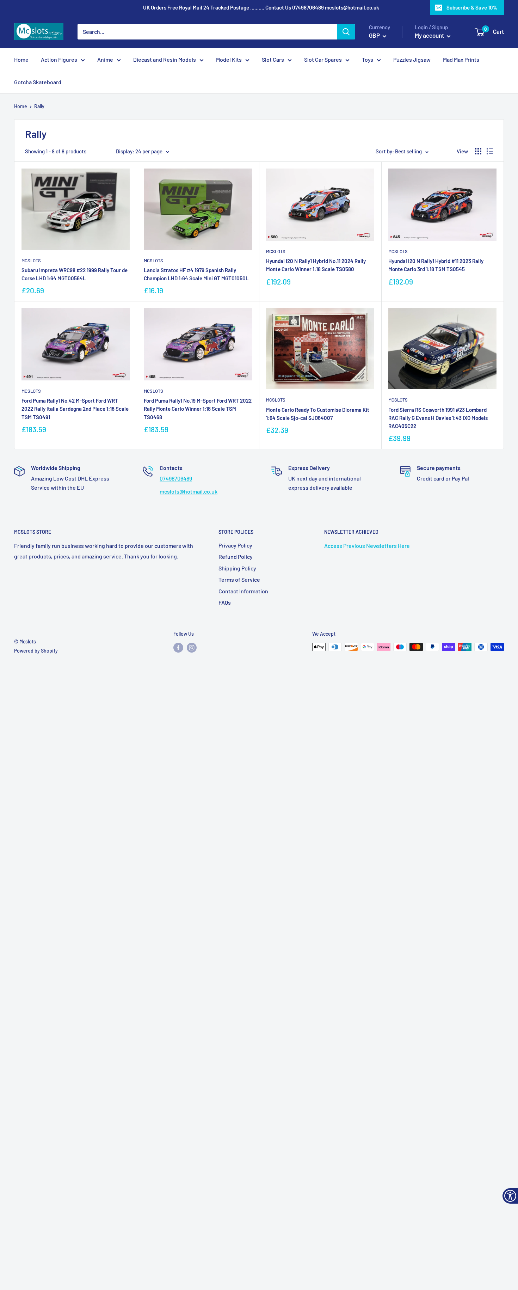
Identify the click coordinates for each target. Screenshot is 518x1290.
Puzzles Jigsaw (412, 59)
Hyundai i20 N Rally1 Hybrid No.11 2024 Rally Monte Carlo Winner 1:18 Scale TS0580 (316, 265)
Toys (367, 59)
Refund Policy (235, 556)
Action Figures (59, 59)
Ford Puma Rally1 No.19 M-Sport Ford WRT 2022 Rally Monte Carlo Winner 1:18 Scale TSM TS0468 (198, 408)
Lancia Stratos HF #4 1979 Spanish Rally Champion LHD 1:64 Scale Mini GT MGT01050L (196, 274)
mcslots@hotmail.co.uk (352, 7)
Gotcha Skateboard (37, 82)
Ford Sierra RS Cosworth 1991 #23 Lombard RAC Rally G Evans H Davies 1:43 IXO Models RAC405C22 (438, 417)
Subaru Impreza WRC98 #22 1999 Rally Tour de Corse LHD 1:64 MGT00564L (74, 274)
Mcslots (31, 260)
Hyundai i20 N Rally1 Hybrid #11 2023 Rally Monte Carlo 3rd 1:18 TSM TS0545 (435, 265)
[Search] (346, 31)
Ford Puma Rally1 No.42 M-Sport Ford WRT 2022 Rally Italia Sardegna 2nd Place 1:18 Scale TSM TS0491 (75, 408)
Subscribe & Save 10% (472, 7)
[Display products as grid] (478, 151)
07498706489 (308, 7)
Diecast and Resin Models (164, 59)
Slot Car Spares (323, 59)
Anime (105, 59)
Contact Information (243, 591)
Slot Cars (273, 59)
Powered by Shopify (36, 651)
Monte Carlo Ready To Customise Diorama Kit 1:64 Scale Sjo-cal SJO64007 (317, 413)
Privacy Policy (235, 545)
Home (21, 59)
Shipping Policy (237, 568)
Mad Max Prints (461, 59)
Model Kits (229, 59)
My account (430, 35)
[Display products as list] (490, 151)
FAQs (224, 602)
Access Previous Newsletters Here (367, 545)
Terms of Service (239, 579)
